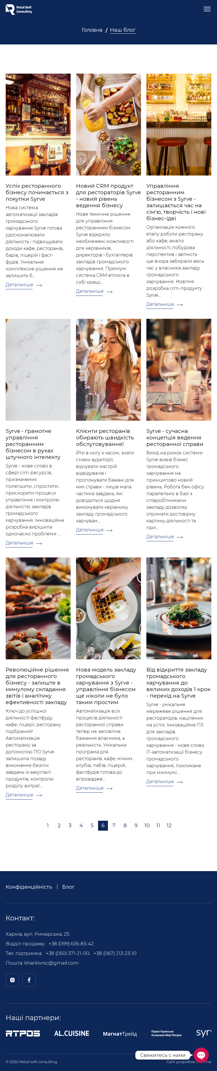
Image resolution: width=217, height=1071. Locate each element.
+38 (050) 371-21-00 (67, 953)
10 (147, 825)
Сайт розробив (188, 1061)
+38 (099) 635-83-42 (71, 943)
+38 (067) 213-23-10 (115, 953)
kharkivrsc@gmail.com (51, 963)
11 (158, 825)
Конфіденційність (29, 887)
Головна (92, 30)
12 (169, 825)
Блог (68, 887)
